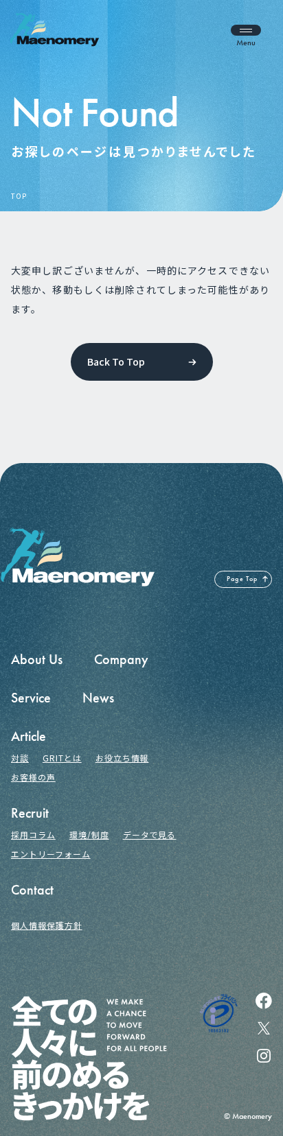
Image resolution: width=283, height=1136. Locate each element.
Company (121, 659)
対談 (20, 758)
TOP (18, 196)
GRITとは (62, 758)
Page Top (242, 579)
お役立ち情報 (122, 758)
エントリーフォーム (51, 854)
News (98, 697)
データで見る (150, 834)
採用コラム (33, 834)
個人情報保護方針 (46, 925)
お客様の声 (33, 777)
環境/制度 (89, 834)
